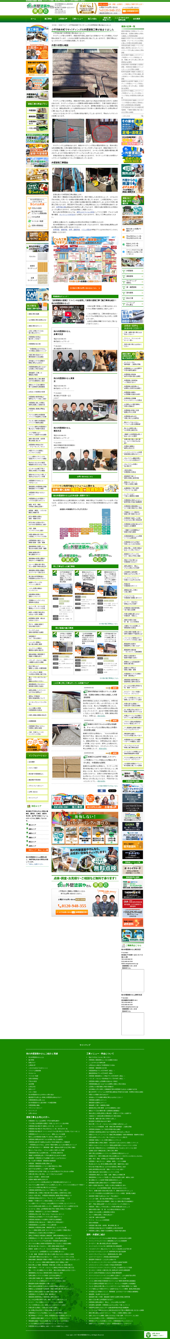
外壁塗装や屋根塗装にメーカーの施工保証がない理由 (133, 507)
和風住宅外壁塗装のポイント (130, 585)
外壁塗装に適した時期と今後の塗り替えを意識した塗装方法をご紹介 (50, 1193)
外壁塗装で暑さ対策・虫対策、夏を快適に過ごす (104, 1225)
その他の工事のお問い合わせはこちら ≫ (85, 288)
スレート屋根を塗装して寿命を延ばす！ (101, 1215)
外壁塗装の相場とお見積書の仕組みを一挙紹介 (103, 1081)
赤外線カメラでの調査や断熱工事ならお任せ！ (37, 362)
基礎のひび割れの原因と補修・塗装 (130, 669)
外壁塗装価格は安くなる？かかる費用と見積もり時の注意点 (107, 1084)
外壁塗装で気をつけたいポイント (37, 493)
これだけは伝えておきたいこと (38, 1068)
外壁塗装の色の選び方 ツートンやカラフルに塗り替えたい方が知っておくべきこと (54, 1131)
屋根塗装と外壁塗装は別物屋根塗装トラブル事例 (37, 487)
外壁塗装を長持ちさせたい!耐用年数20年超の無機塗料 (133, 501)
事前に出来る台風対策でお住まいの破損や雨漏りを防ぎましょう (48, 1286)
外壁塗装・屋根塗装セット (37, 122)
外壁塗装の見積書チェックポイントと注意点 (133, 399)
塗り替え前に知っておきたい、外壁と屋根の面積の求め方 (46, 1246)
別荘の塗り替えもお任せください (133, 345)
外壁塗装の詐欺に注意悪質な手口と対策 (131, 411)
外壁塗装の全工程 (35, 344)
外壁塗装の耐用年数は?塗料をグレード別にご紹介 (37, 398)
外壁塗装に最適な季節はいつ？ (37, 410)
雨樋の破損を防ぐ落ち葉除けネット (35, 553)
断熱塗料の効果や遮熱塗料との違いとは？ (132, 645)
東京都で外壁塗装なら (36, 774)
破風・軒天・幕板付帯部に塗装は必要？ (36, 505)
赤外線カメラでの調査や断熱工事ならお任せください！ (106, 1097)
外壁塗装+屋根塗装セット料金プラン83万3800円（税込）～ (107, 1076)
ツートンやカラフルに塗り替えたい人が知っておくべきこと (134, 252)
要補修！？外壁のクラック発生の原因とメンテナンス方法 (46, 1201)
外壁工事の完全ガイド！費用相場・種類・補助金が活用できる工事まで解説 (52, 1147)
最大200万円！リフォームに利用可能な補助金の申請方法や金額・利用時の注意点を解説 (116, 1092)
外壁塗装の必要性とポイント (98, 1100)
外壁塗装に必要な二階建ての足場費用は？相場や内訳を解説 (107, 1231)
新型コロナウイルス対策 (85, 212)
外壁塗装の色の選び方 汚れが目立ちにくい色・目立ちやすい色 (48, 1129)
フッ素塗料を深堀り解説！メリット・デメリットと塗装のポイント (49, 1318)
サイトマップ (33, 798)
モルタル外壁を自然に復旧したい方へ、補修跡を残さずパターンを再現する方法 (53, 1206)
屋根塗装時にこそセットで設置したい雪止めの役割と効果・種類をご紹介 (111, 1177)
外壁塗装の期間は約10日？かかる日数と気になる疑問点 (46, 1139)
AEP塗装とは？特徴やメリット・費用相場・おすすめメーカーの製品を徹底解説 (113, 1291)
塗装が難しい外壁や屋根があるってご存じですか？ (133, 549)
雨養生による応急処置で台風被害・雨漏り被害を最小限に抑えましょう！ (51, 1289)
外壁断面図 (32, 721)
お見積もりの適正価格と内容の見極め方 (132, 405)
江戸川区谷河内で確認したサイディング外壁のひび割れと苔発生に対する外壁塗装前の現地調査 (132, 103)
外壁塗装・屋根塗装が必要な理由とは (40, 1163)
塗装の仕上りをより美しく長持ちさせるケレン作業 (37, 475)
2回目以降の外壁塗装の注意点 (130, 471)
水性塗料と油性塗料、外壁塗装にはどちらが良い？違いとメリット (109, 1305)
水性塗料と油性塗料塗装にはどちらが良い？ (132, 573)
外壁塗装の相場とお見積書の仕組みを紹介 (132, 393)
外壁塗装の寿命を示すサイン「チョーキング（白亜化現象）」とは (49, 1198)
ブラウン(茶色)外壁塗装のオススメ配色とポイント (132, 722)
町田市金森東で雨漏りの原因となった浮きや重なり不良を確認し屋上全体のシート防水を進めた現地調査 (132, 75)
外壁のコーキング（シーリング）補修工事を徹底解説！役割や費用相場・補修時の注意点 (116, 1134)
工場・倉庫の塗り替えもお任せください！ (133, 333)
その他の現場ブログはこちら (107, 786)
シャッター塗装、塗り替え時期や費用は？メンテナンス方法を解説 (109, 1199)
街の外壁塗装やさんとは (36, 1057)
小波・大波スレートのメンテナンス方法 (36, 733)
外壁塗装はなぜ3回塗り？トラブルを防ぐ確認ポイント (45, 1217)
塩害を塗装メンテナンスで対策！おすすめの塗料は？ (45, 1275)
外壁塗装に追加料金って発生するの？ (130, 381)
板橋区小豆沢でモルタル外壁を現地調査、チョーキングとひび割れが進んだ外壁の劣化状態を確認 (100, 727)
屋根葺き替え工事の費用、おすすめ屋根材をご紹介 (104, 1108)
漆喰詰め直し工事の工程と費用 (130, 591)
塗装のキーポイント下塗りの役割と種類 (130, 483)
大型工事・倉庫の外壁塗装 (97, 1217)
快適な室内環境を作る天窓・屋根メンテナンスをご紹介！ (107, 1169)
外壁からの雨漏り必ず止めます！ (99, 1094)
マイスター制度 (33, 1076)
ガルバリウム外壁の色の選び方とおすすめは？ (43, 1187)
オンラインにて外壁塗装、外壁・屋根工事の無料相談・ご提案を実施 (110, 1126)
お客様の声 (62, 19)
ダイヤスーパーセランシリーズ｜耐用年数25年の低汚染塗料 (107, 1251)
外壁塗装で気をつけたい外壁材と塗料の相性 (37, 727)
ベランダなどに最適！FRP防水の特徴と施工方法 (37, 673)
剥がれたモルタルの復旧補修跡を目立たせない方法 (37, 463)
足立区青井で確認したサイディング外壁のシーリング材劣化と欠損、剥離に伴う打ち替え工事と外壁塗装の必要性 (132, 58)
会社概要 (136, 19)
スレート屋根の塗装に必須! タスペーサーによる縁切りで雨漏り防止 (50, 1230)
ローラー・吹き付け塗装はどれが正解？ (130, 603)
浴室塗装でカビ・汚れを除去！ (35, 637)
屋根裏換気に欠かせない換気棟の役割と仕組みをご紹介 (46, 1273)
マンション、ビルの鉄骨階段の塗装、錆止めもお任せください (108, 1188)
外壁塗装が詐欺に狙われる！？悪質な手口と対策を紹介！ (46, 1222)
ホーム (33, 19)
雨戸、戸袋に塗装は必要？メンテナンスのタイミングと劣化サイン (109, 1204)
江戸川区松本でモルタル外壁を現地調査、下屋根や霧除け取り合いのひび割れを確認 (132, 110)
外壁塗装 (56, 229)
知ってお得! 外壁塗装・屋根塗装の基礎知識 (42, 1161)
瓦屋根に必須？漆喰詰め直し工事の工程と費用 (103, 1150)
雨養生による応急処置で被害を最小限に (132, 663)
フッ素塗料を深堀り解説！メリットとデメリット (133, 728)
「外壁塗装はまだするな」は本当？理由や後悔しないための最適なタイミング (53, 1145)
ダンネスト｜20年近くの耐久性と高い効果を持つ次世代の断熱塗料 (109, 1270)
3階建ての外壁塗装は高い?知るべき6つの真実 (133, 435)
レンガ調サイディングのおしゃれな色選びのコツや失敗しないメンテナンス (52, 1203)
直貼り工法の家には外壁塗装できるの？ (130, 561)
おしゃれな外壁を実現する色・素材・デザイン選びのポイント (48, 1299)
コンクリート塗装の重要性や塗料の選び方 (36, 649)
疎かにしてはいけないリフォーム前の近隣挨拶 (132, 423)
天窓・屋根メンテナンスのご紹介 (36, 529)
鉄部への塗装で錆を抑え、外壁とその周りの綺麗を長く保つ (107, 1185)
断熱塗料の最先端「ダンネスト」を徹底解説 (133, 651)
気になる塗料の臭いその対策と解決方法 (130, 429)
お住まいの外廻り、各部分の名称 (39, 1177)
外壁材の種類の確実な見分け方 (129, 447)
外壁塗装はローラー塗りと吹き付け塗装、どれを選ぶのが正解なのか (50, 1238)
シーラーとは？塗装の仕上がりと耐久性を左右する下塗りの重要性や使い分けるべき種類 (116, 1310)
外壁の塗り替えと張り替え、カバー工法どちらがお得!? (46, 1174)
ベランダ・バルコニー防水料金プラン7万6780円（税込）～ (107, 1078)
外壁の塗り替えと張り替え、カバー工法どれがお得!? (132, 441)
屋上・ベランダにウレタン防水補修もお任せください (37, 679)
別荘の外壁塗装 (93, 1222)
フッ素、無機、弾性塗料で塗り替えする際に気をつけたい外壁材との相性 (51, 1254)
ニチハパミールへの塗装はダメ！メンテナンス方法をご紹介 (47, 1281)
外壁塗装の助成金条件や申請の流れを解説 (132, 375)
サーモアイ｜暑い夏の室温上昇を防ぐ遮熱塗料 (103, 1243)
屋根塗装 (64, 229)
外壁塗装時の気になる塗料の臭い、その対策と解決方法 (46, 1153)
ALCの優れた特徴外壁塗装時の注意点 (35, 709)
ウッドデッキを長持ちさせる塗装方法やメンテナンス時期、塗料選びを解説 (112, 1193)
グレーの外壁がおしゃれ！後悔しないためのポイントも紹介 (47, 1305)
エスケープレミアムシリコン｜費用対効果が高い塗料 (105, 1254)
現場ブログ (63, 25)
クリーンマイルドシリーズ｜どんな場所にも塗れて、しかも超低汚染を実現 (112, 1275)
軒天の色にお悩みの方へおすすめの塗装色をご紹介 (37, 523)
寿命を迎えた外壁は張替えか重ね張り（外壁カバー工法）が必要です (110, 1113)
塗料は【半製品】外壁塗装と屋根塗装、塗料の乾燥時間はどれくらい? (50, 1235)
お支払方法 (32, 1086)
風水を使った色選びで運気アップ (133, 230)
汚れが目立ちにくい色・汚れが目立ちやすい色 (134, 237)
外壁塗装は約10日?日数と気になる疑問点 (131, 417)
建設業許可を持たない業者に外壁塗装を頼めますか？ (45, 1097)
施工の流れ (92, 19)
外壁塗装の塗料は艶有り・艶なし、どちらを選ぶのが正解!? (107, 1302)
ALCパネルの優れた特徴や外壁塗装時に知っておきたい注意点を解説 (50, 1243)
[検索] (142, 116)
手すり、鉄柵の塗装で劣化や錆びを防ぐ (36, 625)
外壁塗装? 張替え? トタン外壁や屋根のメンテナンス (105, 1140)
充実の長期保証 (33, 1078)
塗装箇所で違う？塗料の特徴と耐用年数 (131, 477)
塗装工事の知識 (34, 314)
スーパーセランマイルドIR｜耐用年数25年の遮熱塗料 (105, 1246)
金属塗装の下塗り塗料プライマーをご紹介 (131, 489)
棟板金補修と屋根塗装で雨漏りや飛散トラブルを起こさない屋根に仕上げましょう (54, 1259)
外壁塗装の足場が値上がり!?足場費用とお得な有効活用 (106, 1228)
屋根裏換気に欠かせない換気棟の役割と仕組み (37, 685)
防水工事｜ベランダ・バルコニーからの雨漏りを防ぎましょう (108, 1124)
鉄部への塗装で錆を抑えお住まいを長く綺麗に (37, 613)
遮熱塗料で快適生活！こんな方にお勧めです (102, 1259)
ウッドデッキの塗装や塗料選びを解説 (36, 631)
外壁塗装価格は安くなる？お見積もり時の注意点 (37, 368)
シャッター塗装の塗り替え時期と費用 (35, 643)
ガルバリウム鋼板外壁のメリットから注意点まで (132, 459)
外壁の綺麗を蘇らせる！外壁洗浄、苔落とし (132, 615)
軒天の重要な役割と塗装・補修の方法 (35, 517)
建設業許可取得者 (35, 780)
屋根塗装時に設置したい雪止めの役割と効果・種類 (37, 547)
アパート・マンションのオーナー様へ (132, 339)
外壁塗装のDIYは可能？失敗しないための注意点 (132, 543)
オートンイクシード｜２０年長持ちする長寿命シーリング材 (107, 1278)
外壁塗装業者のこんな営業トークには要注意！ (133, 537)
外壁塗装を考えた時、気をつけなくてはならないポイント (46, 1214)
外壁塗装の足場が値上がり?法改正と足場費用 (133, 525)
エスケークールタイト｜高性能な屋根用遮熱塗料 (104, 1257)
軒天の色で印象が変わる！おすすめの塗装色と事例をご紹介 (107, 1167)
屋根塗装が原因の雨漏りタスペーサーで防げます (37, 571)
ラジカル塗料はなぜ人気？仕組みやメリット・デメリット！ (47, 1323)
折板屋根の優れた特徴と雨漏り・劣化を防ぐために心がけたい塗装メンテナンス (113, 1142)
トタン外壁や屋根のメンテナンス (35, 589)
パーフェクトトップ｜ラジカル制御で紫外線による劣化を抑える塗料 (110, 1238)
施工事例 (48, 19)
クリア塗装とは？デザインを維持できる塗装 (37, 433)
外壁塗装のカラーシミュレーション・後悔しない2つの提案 (47, 1134)
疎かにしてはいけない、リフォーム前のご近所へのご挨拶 (46, 1150)
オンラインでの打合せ (67, 214)
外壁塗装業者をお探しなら (37, 1100)
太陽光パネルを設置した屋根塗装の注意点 (132, 627)
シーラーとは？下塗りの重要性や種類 (131, 495)
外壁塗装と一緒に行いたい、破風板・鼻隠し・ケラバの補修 (107, 1161)
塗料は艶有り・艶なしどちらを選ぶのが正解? (132, 567)
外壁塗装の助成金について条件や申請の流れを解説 (104, 1129)
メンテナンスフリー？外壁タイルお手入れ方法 (132, 579)
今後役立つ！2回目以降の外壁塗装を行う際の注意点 (105, 1116)
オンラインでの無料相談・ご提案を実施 (132, 363)
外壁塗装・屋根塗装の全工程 (98, 1068)
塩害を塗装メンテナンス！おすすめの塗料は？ (37, 691)
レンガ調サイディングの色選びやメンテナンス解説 (37, 457)
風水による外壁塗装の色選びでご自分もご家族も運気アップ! (47, 1137)
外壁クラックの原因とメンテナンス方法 (36, 451)
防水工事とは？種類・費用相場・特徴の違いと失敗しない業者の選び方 (51, 1265)
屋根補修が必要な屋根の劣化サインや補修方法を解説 (105, 1183)
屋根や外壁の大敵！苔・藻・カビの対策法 (131, 621)
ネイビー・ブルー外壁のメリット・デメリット (132, 693)
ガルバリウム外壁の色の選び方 (130, 465)
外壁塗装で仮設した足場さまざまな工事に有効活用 (133, 519)
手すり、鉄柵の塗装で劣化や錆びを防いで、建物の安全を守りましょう (111, 1190)
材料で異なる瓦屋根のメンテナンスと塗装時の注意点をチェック (109, 1153)
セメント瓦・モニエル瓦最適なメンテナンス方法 (37, 607)
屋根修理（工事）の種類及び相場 (35, 374)
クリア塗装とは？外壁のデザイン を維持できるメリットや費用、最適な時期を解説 (114, 1289)
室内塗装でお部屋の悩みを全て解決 (100, 1121)
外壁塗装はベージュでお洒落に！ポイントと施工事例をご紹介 (48, 1313)
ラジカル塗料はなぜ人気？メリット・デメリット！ (133, 758)
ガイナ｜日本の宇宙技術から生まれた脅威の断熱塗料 (105, 1273)
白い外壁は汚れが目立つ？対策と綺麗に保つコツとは (133, 710)
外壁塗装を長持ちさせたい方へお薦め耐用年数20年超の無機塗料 (109, 1307)
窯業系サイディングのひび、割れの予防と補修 (132, 555)
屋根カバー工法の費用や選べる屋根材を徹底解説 (37, 386)
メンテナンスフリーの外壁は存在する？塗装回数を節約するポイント (50, 1182)
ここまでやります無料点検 (122, 19)
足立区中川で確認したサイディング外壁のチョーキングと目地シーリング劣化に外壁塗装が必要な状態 (132, 94)
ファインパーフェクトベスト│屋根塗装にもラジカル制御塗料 (108, 1241)
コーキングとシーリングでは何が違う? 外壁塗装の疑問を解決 (48, 1241)
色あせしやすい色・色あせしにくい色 (133, 244)
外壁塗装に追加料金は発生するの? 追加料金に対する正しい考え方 (109, 1132)
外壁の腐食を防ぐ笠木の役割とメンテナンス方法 (37, 535)
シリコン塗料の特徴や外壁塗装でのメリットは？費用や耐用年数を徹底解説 (112, 1281)
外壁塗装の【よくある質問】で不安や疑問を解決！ (44, 1121)
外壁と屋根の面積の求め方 (37, 715)
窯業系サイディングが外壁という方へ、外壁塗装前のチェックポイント (111, 1321)
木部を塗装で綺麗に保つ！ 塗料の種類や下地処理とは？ (46, 1278)
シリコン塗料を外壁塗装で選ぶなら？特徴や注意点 (37, 427)
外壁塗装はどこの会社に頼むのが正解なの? (42, 1233)
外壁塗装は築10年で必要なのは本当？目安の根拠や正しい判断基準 (49, 1142)
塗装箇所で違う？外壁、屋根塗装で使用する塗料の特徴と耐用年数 (109, 1297)
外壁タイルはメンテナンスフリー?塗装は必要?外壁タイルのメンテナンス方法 (113, 1145)
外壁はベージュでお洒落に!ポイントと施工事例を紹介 (133, 716)
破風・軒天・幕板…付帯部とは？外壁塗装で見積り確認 (106, 1158)
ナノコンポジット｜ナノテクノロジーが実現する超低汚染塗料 (108, 1262)
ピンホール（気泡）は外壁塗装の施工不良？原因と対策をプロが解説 (50, 1209)
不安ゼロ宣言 (33, 1081)
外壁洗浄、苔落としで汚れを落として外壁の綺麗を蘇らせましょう (109, 1206)
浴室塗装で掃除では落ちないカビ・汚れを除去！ (104, 1196)
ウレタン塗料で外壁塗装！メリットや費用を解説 (37, 421)
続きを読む (101, 716)
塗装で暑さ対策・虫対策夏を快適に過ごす (37, 439)
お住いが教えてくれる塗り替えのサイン (36, 332)
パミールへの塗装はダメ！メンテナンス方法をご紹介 (133, 639)
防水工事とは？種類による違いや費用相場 (37, 667)
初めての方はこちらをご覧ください (100, 1057)
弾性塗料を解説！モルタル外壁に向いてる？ (133, 734)
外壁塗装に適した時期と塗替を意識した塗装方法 (37, 404)
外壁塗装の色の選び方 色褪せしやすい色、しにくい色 (45, 1126)
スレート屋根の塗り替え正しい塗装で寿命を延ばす (37, 565)
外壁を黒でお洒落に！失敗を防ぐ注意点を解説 (132, 705)
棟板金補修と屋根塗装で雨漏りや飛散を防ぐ (37, 655)
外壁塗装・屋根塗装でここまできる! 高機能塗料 (43, 1211)
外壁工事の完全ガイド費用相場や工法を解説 (36, 356)
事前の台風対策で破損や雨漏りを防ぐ (130, 657)
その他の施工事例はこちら (108, 624)
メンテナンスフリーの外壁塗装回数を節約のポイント (133, 453)
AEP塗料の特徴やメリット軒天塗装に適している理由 (133, 764)
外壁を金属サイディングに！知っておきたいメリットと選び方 (108, 1137)
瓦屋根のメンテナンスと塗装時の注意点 (37, 601)
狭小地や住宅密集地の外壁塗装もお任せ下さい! (37, 577)
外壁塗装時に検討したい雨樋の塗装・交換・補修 (37, 541)
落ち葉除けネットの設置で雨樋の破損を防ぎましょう (105, 1180)
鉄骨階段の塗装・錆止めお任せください (37, 619)
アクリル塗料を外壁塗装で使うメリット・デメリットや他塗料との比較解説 (112, 1283)
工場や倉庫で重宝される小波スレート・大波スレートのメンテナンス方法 (51, 1257)
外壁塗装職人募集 (34, 1105)
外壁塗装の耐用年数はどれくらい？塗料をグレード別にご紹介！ (48, 1190)
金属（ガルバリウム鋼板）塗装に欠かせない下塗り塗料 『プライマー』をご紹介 (114, 1315)
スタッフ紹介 (33, 768)
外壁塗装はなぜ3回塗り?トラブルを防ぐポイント (37, 499)
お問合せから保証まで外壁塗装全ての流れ (102, 1065)
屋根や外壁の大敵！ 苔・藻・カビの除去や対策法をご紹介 (107, 1209)
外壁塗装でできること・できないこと (37, 481)
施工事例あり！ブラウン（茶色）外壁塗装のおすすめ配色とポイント (50, 1315)
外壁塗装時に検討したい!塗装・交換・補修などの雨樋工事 (107, 1174)
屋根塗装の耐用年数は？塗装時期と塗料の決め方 (132, 681)
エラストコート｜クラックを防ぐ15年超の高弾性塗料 (105, 1265)
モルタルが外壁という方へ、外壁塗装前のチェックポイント (107, 1318)
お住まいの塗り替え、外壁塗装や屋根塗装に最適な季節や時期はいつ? (50, 1195)
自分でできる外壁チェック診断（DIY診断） (42, 1169)
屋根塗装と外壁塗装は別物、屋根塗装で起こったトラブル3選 (47, 1227)
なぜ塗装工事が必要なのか (37, 320)
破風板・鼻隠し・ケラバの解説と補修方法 (37, 511)
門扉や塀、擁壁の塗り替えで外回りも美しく (102, 1118)
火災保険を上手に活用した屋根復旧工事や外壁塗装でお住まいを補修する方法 (113, 1089)
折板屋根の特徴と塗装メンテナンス (35, 595)
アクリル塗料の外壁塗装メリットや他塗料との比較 (37, 416)
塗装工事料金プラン (107, 19)
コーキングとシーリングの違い (37, 703)
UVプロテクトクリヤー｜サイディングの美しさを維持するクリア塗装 (110, 1267)
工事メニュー (77, 19)
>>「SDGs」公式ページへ (34, 864)
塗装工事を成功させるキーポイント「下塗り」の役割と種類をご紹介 (110, 1313)
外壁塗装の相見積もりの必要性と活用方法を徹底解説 (45, 1219)
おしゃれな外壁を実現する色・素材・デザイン (133, 687)
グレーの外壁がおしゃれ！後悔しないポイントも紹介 (133, 699)
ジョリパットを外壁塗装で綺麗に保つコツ (133, 597)
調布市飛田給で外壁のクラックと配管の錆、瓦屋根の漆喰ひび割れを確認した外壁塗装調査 (100, 694)
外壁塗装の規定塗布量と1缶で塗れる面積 (132, 609)
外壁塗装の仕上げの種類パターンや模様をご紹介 (132, 740)
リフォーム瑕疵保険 (35, 1070)
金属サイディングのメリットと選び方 (35, 583)
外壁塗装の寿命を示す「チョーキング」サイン (37, 445)
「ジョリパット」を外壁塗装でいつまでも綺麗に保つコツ (46, 1251)
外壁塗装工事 (61, 207)
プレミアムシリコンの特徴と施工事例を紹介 (131, 746)
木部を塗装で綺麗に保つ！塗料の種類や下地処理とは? (133, 633)
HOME (54, 25)
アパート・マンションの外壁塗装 (99, 1220)
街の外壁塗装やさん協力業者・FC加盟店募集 (42, 1102)
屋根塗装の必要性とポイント (98, 1102)
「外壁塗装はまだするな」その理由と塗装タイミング (37, 350)
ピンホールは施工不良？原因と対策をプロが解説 (37, 469)
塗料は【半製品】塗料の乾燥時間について (37, 697)
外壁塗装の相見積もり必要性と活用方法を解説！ (133, 387)
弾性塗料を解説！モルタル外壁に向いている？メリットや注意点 (48, 1321)
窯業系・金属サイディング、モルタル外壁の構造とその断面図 (48, 1249)
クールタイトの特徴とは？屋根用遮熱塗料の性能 (133, 752)
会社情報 (31, 1084)
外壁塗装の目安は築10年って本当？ (35, 338)
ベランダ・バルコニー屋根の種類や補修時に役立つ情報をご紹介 (48, 1262)
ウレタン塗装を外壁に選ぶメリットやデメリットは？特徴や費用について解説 (113, 1286)
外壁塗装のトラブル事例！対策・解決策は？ (133, 675)
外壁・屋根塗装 (74, 229)
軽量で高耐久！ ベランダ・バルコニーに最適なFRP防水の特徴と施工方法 (51, 1267)
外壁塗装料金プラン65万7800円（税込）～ (102, 1070)
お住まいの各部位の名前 (37, 392)
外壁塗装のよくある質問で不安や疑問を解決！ (133, 369)
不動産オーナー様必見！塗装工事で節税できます (132, 513)
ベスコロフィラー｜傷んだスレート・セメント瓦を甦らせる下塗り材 (110, 1249)
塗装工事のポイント (35, 326)
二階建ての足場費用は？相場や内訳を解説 (132, 531)
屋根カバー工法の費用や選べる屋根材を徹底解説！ (104, 1110)
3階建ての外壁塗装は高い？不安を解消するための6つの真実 (47, 1155)
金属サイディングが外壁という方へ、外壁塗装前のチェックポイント (110, 1323)
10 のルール (32, 1073)
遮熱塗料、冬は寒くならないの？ (99, 1294)
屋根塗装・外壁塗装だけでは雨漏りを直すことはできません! (47, 1158)
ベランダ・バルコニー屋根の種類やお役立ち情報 (37, 661)
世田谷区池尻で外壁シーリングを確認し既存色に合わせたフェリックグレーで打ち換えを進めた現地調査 (132, 49)
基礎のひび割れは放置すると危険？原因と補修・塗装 (45, 1291)
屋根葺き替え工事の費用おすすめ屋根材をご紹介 (37, 380)
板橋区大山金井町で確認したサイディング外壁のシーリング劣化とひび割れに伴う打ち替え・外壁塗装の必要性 (100, 760)
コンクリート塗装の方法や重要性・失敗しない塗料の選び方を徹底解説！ (111, 1201)
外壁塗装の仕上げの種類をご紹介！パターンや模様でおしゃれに (48, 1326)
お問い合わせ (33, 792)
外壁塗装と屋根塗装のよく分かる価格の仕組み (103, 1060)
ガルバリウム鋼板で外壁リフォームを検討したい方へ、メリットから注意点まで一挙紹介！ (57, 1185)
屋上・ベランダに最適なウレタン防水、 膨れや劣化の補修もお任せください (52, 1270)
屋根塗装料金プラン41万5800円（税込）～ (102, 1073)
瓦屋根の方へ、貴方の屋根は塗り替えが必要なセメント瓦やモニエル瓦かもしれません (115, 1156)
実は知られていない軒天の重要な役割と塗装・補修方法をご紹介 (109, 1164)
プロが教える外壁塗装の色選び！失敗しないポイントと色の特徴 (48, 1123)
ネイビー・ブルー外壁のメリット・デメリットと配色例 (46, 1302)
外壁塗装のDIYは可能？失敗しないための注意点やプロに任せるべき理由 (51, 1171)
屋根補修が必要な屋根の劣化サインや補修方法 (37, 559)
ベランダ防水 (86, 229)
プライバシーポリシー (36, 786)
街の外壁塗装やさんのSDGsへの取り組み (41, 1094)
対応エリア (32, 1089)
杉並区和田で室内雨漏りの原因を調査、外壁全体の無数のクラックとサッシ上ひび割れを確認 (132, 67)
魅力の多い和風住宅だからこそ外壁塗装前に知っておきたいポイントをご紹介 (113, 1148)
